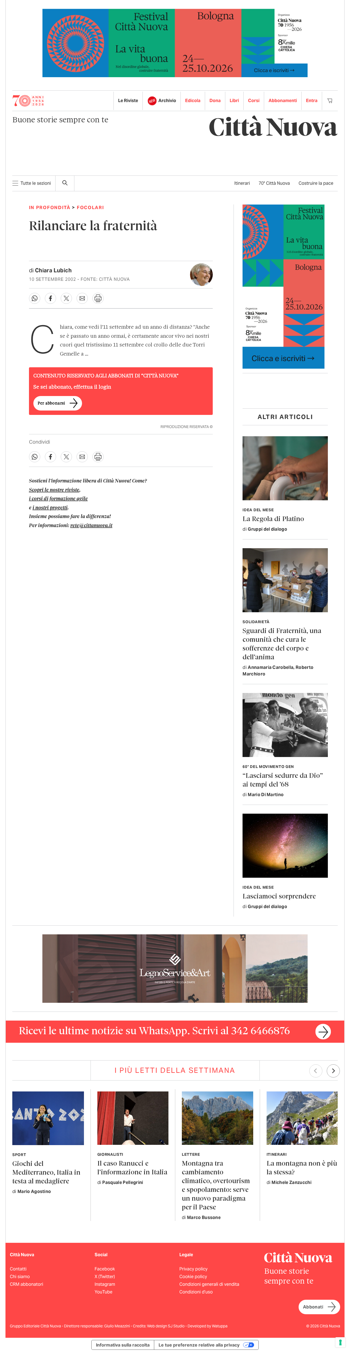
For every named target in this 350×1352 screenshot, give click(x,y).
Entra (311, 100)
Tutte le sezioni (36, 183)
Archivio (167, 100)
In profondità (50, 207)
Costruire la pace (316, 183)
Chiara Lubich (53, 270)
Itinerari (242, 183)
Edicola (192, 100)
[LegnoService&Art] (175, 968)
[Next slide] (333, 1070)
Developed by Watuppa (208, 1326)
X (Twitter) (105, 1276)
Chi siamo (20, 1276)
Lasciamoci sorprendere (279, 896)
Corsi (253, 100)
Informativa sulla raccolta (123, 1345)
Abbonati (313, 1307)
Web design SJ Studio (166, 1326)
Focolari (90, 207)
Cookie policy (193, 1276)
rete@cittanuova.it (91, 525)
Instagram (105, 1284)
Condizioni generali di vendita (209, 1284)
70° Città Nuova (274, 183)
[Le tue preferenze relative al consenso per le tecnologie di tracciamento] (340, 1342)
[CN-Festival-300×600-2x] (284, 286)
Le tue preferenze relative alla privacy (199, 1345)
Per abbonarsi (51, 403)
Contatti (18, 1269)
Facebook (105, 1269)
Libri (234, 100)
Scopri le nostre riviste (54, 490)
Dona (215, 100)
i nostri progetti (50, 508)
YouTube (103, 1292)
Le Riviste (128, 100)
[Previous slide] (315, 1070)
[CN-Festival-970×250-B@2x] (175, 42)
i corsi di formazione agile (58, 499)
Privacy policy (193, 1269)
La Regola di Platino (273, 519)
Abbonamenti (283, 100)
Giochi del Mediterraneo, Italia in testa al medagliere (46, 1172)
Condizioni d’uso (196, 1292)
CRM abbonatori (26, 1284)
